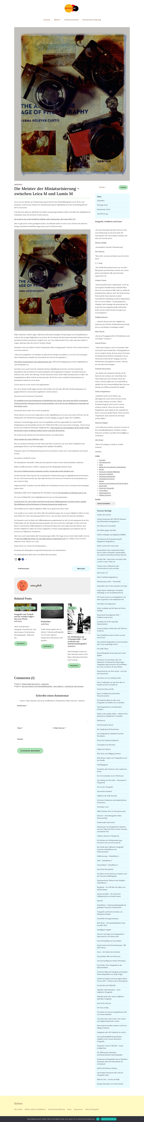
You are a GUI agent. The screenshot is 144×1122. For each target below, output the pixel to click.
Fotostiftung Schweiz (107, 479)
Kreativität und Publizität (106, 985)
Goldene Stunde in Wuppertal (108, 836)
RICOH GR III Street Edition (107, 1068)
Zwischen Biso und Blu (105, 689)
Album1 (57, 20)
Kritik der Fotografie (106, 488)
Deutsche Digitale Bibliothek (109, 472)
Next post (81, 568)
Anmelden (101, 201)
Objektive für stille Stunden (107, 796)
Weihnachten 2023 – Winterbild (109, 581)
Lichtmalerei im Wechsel (106, 745)
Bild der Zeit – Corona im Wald (108, 1079)
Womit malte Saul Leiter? (106, 822)
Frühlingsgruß (102, 765)
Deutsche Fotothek (106, 474)
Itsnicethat (103, 486)
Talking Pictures (105, 495)
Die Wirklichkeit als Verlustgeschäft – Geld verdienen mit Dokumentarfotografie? (77, 640)
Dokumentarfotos (71, 20)
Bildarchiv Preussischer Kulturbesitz (112, 467)
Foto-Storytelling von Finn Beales (109, 941)
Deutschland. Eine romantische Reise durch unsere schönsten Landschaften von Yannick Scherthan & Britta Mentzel (111, 552)
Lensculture (103, 490)
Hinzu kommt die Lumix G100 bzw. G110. (29, 439)
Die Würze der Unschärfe (106, 526)
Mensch (100, 901)
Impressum (78, 1109)
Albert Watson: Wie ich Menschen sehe (111, 811)
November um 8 (103, 807)
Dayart (101, 469)
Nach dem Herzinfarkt (105, 869)
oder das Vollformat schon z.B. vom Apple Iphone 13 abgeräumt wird (41, 539)
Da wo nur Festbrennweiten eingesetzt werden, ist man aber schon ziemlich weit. (44, 471)
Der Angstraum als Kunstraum (108, 729)
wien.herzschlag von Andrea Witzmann (111, 961)
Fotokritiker (46, 621)
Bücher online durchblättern (35, 1109)
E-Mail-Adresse (59, 728)
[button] (16, 559)
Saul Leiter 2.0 (102, 573)
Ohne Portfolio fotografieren (107, 577)
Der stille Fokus (102, 649)
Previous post (23, 568)
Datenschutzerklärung (91, 20)
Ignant (101, 481)
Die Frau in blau (103, 1008)
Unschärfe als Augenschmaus (107, 919)
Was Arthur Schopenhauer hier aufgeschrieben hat (33, 362)
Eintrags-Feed (102, 205)
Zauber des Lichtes (104, 515)
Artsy (101, 465)
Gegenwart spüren (104, 749)
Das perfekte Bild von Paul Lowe (108, 956)
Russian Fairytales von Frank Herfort (110, 1084)
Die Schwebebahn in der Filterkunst (110, 776)
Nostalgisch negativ (104, 930)
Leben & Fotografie (92, 1109)
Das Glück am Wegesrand (106, 604)
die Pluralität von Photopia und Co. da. (72, 493)
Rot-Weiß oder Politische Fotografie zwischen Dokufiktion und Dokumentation (110, 849)
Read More (21, 644)
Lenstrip (46, 20)
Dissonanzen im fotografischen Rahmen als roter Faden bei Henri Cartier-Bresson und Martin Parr (112, 829)
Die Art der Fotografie (105, 787)
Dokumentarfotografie (107, 476)
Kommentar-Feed (103, 209)
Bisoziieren (101, 720)
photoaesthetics (105, 493)
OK (98, 1119)
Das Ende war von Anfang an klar (109, 678)
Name (20, 728)
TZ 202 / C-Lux (56, 418)
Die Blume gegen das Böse (106, 530)
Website (20, 739)
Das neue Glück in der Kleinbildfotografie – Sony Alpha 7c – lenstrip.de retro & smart (52, 686)
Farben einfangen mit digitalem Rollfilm (111, 535)
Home (69, 1109)
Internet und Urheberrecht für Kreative (113, 483)
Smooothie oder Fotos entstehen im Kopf (112, 586)
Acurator (102, 460)
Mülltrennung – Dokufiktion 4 (108, 856)
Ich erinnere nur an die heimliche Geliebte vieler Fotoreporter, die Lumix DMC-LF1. (45, 219)
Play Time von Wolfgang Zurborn (109, 754)
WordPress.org (102, 214)
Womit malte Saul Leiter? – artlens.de (35, 684)
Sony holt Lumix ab (104, 1003)
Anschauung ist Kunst (105, 725)
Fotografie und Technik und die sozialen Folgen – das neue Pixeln (24, 616)
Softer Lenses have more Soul (107, 546)
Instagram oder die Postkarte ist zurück (111, 1032)
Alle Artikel (18, 1109)
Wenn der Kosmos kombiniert (108, 740)
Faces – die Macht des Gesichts (108, 952)
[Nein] (142, 1119)
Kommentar (22, 706)
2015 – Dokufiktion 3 (104, 860)
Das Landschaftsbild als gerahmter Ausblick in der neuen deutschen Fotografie (109, 1039)
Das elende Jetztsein (104, 791)
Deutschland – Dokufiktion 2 (107, 865)
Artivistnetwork (104, 462)
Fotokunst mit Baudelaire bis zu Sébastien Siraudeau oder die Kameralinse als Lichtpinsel (112, 1061)
